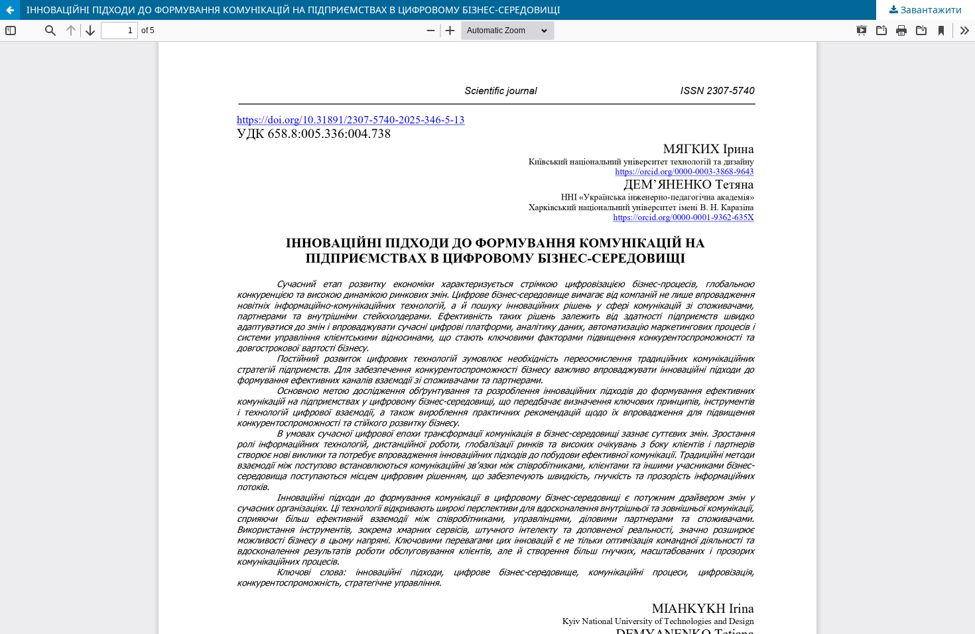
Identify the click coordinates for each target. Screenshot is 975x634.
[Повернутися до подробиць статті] (10, 10)
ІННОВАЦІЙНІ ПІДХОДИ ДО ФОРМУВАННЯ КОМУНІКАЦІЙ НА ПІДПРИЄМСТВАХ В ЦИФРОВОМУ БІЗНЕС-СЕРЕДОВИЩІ (293, 9)
